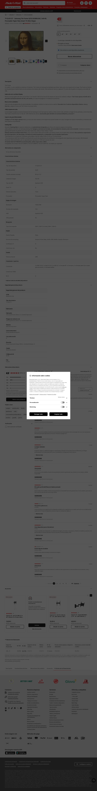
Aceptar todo (58, 414)
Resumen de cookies (52, 394)
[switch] (63, 402)
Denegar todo (38, 414)
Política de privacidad (33, 394)
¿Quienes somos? (43, 394)
